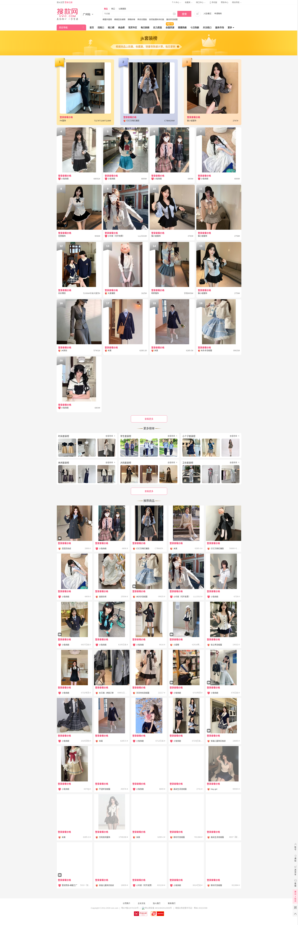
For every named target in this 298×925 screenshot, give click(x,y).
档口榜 (111, 27)
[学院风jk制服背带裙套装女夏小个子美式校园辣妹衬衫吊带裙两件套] (111, 812)
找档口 (101, 27)
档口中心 (200, 2)
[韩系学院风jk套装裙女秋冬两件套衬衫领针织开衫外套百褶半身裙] (74, 531)
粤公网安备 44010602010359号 (158, 908)
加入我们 (156, 903)
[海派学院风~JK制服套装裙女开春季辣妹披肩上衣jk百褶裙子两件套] (186, 628)
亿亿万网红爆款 (142, 549)
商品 (106, 9)
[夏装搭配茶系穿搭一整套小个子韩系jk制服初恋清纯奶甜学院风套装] (186, 812)
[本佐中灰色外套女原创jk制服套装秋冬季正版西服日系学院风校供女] (111, 667)
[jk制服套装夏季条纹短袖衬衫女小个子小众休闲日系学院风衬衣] (149, 667)
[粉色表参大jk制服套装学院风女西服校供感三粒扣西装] (186, 860)
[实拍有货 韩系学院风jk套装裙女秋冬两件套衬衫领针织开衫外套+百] (186, 523)
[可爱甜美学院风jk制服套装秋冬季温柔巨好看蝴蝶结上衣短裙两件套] (111, 763)
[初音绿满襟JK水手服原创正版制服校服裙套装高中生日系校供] (111, 619)
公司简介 (126, 903)
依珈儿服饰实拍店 (218, 741)
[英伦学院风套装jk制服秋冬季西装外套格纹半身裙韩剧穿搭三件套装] (186, 571)
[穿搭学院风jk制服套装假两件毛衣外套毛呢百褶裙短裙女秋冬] (223, 523)
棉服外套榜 (107, 19)
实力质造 (157, 27)
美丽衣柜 (102, 597)
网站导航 (236, 2)
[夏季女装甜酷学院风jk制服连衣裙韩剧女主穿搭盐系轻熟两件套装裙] (149, 523)
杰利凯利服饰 (104, 837)
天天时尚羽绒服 (142, 693)
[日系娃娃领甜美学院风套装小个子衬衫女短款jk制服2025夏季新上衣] (149, 860)
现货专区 (132, 27)
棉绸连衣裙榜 (119, 19)
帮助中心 (224, 2)
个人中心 (176, 2)
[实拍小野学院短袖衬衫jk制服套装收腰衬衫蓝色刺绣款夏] (111, 860)
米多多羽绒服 (141, 597)
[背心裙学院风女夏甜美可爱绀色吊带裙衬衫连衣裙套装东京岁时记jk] (74, 667)
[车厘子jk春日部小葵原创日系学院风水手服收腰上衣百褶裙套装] (149, 763)
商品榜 (121, 27)
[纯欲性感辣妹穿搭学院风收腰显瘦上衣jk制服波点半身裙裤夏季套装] (223, 619)
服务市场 (219, 27)
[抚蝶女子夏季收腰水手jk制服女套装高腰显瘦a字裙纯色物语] (186, 715)
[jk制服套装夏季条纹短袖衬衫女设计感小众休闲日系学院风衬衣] (223, 812)
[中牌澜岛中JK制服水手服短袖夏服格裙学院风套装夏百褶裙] (223, 571)
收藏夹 (188, 2)
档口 (113, 9)
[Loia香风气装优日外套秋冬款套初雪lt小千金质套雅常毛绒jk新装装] (149, 580)
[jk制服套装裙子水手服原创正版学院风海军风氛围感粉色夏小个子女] (149, 715)
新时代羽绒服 (179, 837)
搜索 (184, 14)
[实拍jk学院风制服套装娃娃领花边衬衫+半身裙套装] (111, 571)
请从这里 (64, 2)
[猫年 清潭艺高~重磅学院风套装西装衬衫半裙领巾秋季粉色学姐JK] (111, 523)
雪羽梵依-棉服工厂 (69, 885)
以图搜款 (122, 9)
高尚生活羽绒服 (180, 789)
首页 (92, 27)
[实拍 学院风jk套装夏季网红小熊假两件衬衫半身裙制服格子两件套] (223, 724)
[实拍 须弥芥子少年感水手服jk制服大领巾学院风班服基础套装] (186, 676)
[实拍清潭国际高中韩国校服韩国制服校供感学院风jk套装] (74, 628)
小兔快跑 (102, 549)
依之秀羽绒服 (216, 645)
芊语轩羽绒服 (104, 789)
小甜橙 (176, 645)
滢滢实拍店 (66, 549)
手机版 (213, 2)
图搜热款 (182, 27)
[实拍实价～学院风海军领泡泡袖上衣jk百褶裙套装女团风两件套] (223, 763)
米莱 (175, 549)
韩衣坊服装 (142, 19)
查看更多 (149, 491)
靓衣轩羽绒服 (172, 19)
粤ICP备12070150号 (130, 908)
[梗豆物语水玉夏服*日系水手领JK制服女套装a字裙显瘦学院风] (74, 763)
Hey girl (214, 789)
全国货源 (170, 27)
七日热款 (194, 27)
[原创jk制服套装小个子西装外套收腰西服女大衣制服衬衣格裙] (149, 619)
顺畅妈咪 (131, 19)
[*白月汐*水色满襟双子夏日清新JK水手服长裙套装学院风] (74, 571)
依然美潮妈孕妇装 (156, 19)
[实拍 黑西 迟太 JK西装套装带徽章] (74, 715)
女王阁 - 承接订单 (106, 693)
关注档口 (207, 27)
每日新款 (145, 27)
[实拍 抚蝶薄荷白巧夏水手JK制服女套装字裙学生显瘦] (223, 676)
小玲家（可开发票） (182, 597)
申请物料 (218, 14)
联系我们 (171, 903)
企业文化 (141, 903)
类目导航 (63, 27)
